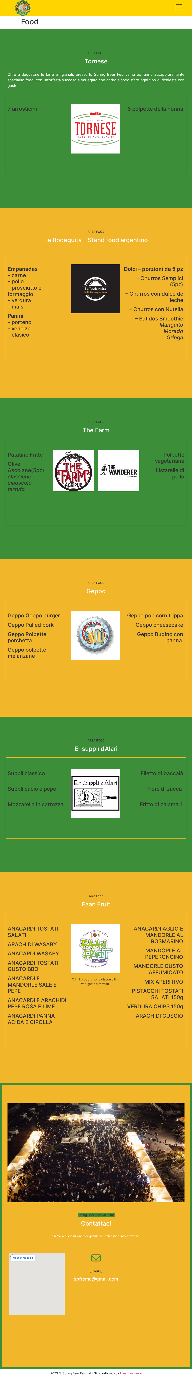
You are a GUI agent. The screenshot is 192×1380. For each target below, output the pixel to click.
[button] (179, 7)
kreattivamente (131, 1373)
